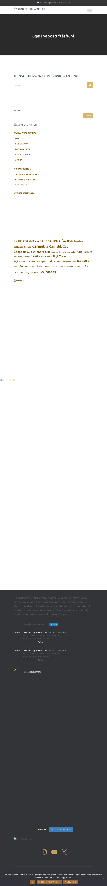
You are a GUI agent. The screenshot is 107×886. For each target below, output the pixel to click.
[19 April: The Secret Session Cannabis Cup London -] (33, 686)
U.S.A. (85, 266)
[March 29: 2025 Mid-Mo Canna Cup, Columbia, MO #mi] (33, 739)
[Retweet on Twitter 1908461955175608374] (28, 660)
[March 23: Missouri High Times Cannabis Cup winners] (73, 725)
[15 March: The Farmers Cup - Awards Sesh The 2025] (33, 805)
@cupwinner (50, 632)
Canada (27, 247)
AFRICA (18, 160)
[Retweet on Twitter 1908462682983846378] (28, 642)
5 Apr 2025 (62, 632)
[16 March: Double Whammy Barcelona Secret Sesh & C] (33, 784)
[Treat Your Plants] (35, 213)
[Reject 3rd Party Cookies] (103, 878)
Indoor (59, 262)
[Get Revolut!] (53, 484)
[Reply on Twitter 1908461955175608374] (24, 660)
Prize (74, 262)
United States (19, 273)
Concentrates (69, 252)
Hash (43, 256)
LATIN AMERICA (22, 149)
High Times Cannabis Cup (27, 261)
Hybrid (44, 262)
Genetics (35, 256)
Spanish (47, 266)
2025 (44, 241)
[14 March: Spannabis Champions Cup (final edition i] (73, 810)
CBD (47, 252)
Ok (33, 882)
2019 (15, 241)
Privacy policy (71, 882)
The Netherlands (65, 267)
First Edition (18, 256)
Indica (51, 261)
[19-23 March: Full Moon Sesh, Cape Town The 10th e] (73, 741)
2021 (20, 241)
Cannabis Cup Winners (29, 251)
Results (83, 261)
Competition (56, 252)
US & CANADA (21, 144)
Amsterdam (54, 240)
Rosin (16, 266)
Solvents (32, 267)
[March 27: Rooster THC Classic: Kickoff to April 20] (33, 758)
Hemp (49, 256)
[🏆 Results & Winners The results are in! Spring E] (73, 787)
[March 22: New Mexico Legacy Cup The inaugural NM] (73, 763)
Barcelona (78, 241)
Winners (48, 272)
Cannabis (40, 246)
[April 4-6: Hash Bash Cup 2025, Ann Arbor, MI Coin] (33, 727)
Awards (67, 240)
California (18, 247)
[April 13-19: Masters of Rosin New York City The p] (73, 685)
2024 (38, 240)
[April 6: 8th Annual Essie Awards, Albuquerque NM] (73, 700)
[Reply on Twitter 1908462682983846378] (24, 642)
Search (17, 110)
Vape (28, 273)
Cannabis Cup (59, 246)
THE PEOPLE (21, 185)
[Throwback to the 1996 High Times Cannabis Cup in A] (33, 702)
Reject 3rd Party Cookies (49, 882)
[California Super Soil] (35, 321)
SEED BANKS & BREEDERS (27, 174)
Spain (39, 266)
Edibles (88, 251)
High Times (59, 256)
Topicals (77, 267)
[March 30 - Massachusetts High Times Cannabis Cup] (33, 715)
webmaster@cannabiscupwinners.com (55, 3)
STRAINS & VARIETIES (25, 180)
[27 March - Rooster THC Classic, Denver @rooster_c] (73, 713)
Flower (27, 256)
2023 (31, 241)
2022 (25, 241)
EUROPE (19, 138)
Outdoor (67, 262)
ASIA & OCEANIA (23, 154)
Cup (79, 251)
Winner (35, 272)
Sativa (24, 266)
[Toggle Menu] (89, 10)
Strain (54, 267)
